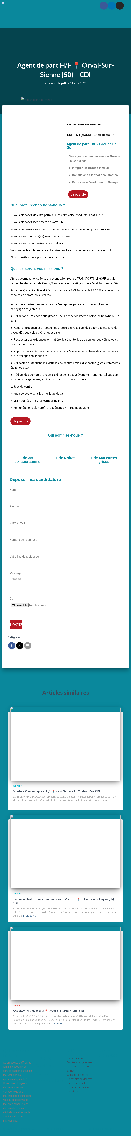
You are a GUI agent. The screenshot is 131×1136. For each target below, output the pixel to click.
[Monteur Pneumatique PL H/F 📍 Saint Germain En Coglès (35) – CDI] (65, 743)
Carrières (44, 1066)
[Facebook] (104, 6)
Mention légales (55, 1129)
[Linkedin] (112, 6)
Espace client (73, 12)
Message (15, 573)
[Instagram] (120, 6)
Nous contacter (109, 1053)
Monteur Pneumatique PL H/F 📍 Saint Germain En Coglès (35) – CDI (56, 791)
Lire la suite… (20, 804)
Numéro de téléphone (23, 539)
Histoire (47, 5)
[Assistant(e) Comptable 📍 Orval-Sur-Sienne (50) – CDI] (65, 963)
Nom (13, 489)
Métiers (62, 5)
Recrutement (80, 5)
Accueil (43, 1050)
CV (11, 598)
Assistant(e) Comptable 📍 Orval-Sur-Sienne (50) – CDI (48, 1011)
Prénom (15, 506)
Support (29, 638)
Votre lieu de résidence (24, 556)
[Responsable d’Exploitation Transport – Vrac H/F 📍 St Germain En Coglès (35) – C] (65, 851)
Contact (54, 12)
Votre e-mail (17, 523)
